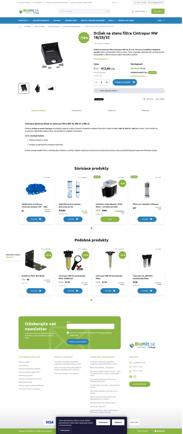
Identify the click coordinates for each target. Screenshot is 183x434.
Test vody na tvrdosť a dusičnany (29, 389)
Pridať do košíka (122, 82)
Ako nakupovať (38, 2)
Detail (110, 219)
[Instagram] (135, 376)
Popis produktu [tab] (39, 110)
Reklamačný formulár (25, 382)
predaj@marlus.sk (139, 362)
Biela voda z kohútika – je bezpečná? (66, 373)
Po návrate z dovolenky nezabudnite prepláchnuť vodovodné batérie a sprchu (67, 363)
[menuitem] (24, 20)
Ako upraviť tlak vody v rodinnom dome (103, 403)
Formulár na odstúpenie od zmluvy (30, 379)
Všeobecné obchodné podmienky (57, 2)
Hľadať (108, 11)
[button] (91, 228)
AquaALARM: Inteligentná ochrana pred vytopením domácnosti (103, 380)
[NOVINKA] (147, 188)
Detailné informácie (101, 59)
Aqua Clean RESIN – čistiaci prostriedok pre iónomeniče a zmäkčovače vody (104, 411)
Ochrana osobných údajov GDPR (81, 2)
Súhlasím (118, 422)
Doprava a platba (24, 2)
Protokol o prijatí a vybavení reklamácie (31, 385)
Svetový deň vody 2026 (97, 406)
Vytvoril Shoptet (142, 431)
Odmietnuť (103, 422)
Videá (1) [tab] (112, 110)
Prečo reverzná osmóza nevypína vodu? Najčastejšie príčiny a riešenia (103, 398)
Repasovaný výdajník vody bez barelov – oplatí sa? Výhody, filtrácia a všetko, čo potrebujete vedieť (105, 373)
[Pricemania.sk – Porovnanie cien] (134, 422)
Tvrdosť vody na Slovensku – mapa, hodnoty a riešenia (105, 386)
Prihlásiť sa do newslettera (78, 342)
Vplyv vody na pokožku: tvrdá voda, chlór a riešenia (104, 392)
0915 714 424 (137, 367)
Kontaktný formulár (139, 384)
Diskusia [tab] (145, 110)
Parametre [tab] (77, 110)
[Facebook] (130, 376)
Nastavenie (65, 430)
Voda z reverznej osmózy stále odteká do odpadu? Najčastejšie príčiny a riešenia (67, 369)
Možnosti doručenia (138, 76)
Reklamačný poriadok (25, 375)
